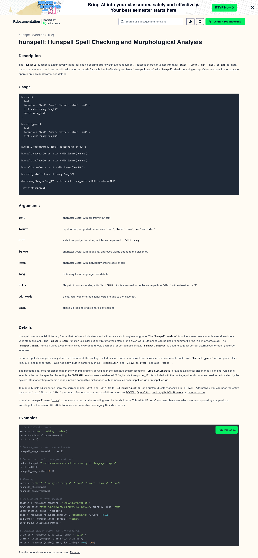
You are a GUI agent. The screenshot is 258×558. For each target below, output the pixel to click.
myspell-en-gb (159, 379)
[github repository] (200, 21)
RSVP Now (223, 7)
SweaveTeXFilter (136, 363)
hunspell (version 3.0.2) (36, 35)
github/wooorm (196, 392)
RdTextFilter (110, 363)
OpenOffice (143, 392)
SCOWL (130, 392)
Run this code (227, 429)
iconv (55, 400)
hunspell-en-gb (138, 379)
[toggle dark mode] (190, 21)
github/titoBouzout (172, 392)
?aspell (166, 363)
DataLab (75, 552)
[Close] (252, 7)
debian (156, 392)
